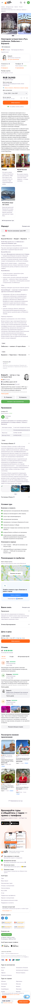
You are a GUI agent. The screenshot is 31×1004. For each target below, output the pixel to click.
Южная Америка (20, 972)
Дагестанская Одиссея (22, 787)
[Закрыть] (29, 238)
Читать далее (5, 393)
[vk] (2, 918)
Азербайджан (5, 989)
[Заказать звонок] (28, 2)
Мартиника (19, 981)
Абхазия (3, 981)
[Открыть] (29, 346)
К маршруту (4, 68)
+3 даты (11, 790)
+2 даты (26, 763)
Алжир (3, 991)
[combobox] (14, 94)
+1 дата (3, 766)
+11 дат (18, 794)
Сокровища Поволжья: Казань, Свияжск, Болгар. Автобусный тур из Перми (8, 786)
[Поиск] (21, 2)
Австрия (3, 986)
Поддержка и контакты (7, 902)
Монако (18, 986)
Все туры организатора (13, 59)
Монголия (18, 989)
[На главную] (8, 2)
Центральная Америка (22, 970)
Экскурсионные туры (9, 220)
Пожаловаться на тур (16, 801)
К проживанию (20, 68)
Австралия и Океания (22, 967)
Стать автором (6, 910)
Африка (3, 972)
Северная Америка (6, 975)
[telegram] (6, 918)
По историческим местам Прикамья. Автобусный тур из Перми (23, 759)
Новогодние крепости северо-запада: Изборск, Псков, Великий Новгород (8, 760)
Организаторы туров (6, 883)
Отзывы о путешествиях (7, 885)
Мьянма (18, 991)
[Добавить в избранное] (13, 741)
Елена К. (4, 375)
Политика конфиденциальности (11, 953)
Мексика (18, 984)
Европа (3, 967)
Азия (2, 970)
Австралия (4, 984)
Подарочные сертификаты (8, 895)
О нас (2, 893)
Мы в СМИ (4, 890)
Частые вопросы (5, 888)
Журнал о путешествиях (7, 898)
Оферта (2, 953)
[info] (25, 862)
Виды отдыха (4, 880)
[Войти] (24, 2)
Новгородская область (17, 49)
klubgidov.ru (26, 956)
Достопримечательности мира (9, 900)
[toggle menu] (2, 2)
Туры (2, 878)
